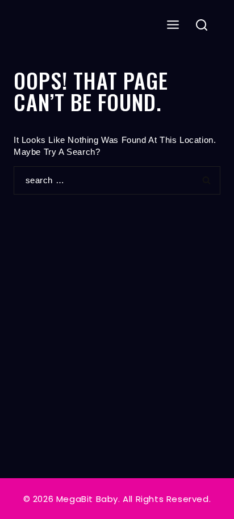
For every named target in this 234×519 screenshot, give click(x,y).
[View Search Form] (202, 26)
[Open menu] (173, 25)
